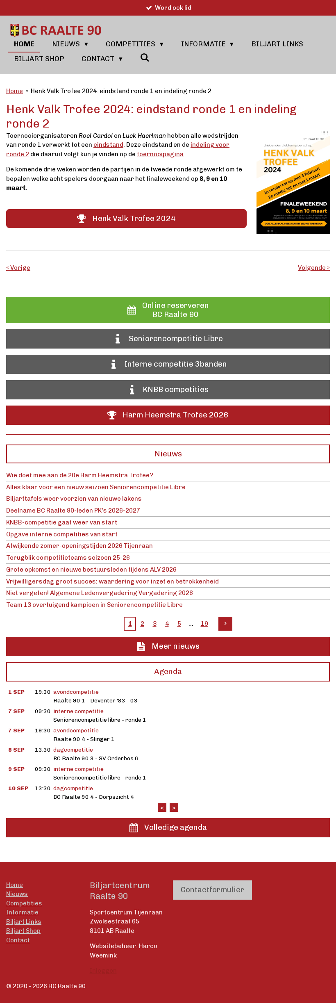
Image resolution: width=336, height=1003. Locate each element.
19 (204, 623)
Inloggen (103, 970)
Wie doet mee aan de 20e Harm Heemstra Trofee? (79, 475)
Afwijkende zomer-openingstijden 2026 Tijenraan (79, 545)
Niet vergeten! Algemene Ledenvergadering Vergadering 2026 (99, 593)
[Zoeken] (145, 58)
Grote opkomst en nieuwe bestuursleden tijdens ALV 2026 (91, 569)
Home (14, 91)
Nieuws (17, 894)
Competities (24, 903)
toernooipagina (160, 154)
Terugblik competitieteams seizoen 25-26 (68, 557)
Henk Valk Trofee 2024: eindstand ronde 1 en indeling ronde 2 (121, 91)
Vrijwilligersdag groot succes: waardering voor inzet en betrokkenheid (112, 581)
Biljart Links (23, 921)
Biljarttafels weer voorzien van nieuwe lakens (74, 498)
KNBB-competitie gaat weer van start (61, 522)
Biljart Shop (23, 931)
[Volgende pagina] (225, 624)
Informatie (22, 912)
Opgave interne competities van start (62, 534)
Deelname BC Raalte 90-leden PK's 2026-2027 (73, 510)
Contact (18, 940)
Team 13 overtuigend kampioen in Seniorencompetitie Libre (94, 605)
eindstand (108, 144)
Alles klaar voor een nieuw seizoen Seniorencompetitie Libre (96, 487)
